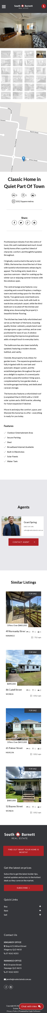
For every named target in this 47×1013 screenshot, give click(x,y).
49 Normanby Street (16, 631)
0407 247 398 (28, 527)
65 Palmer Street (14, 748)
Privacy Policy (12, 1011)
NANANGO (10, 636)
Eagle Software (34, 1011)
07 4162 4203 (12, 953)
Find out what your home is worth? (23, 850)
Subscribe (22, 888)
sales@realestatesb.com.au (33, 530)
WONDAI (9, 694)
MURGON (10, 753)
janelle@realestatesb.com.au (18, 979)
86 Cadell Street (14, 689)
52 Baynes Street (14, 806)
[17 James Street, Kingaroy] (23, 30)
